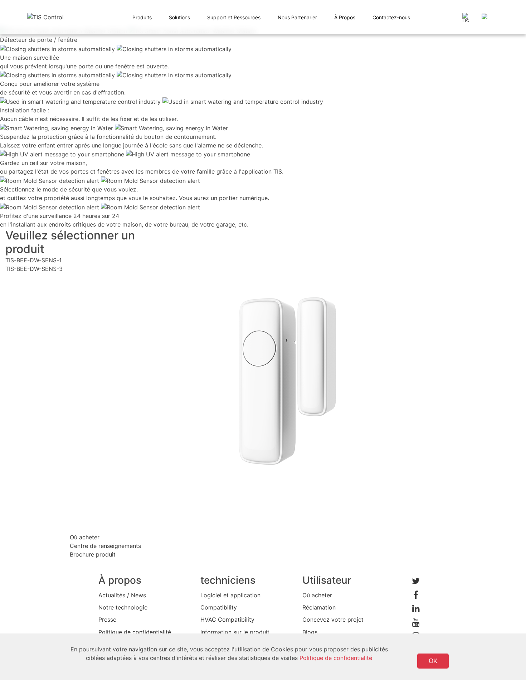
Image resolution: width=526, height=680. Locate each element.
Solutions (179, 17)
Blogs (309, 632)
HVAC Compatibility (227, 619)
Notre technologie (122, 607)
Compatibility (218, 607)
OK (433, 661)
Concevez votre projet (333, 619)
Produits (142, 17)
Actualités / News (122, 595)
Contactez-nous (391, 17)
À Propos (344, 17)
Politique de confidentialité (134, 632)
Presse (107, 619)
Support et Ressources (233, 17)
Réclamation (319, 607)
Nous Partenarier (297, 17)
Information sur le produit (234, 632)
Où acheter (317, 595)
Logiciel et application (230, 595)
